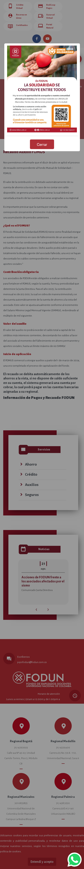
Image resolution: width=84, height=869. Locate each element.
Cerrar (42, 144)
